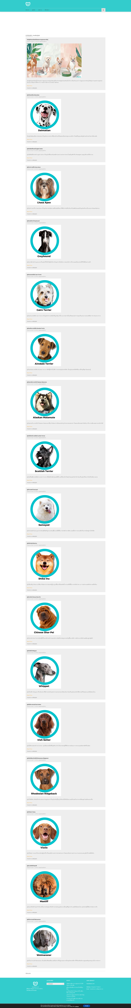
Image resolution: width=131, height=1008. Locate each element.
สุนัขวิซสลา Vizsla (31, 812)
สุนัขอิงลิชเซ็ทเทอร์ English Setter (35, 149)
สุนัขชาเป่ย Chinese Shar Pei (34, 597)
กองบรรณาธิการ (43, 41)
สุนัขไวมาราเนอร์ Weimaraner (34, 919)
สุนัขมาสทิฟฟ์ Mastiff (32, 865)
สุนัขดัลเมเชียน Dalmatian (33, 95)
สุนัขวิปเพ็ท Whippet (32, 651)
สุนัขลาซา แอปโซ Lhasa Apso (34, 167)
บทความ (40, 10)
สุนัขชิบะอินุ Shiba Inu (32, 543)
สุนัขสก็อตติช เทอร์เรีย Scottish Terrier (36, 436)
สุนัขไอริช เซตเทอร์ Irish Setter (34, 704)
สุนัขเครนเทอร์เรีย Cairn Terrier (34, 274)
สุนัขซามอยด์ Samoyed (32, 489)
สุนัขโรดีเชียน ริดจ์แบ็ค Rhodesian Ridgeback (37, 758)
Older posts (28, 973)
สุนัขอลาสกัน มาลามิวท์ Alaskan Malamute (37, 382)
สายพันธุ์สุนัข (34, 88)
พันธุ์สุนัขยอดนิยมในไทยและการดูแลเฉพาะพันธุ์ (37, 39)
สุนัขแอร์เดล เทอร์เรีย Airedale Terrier (36, 328)
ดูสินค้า (33, 10)
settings (77, 1006)
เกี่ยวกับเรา (47, 10)
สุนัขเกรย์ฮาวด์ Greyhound (33, 221)
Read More (29, 85)
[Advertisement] (65, 21)
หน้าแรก (27, 10)
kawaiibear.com (35, 987)
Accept (86, 1006)
